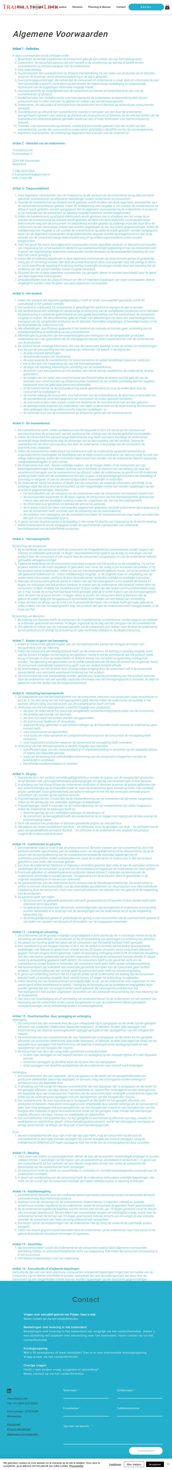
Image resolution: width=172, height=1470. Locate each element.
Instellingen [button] (115, 1464)
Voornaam (70, 1390)
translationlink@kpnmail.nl (32, 174)
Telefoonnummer (128, 1408)
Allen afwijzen (134, 1464)
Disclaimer (14, 1424)
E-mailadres (70, 1408)
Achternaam (125, 1390)
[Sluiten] (168, 1464)
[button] (36, 7)
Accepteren (155, 1464)
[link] (167, 6)
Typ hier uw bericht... (77, 1426)
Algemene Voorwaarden (22, 1434)
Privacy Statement (19, 1429)
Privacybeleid (76, 1465)
